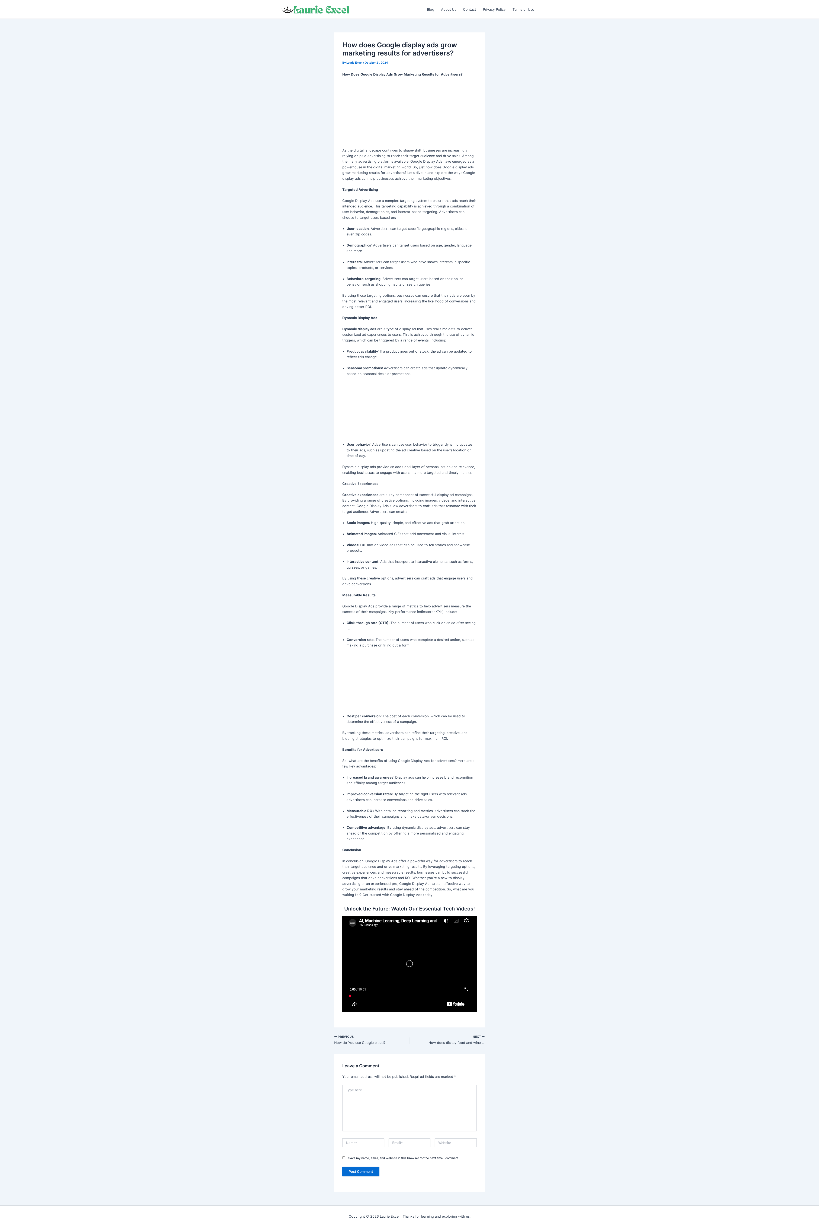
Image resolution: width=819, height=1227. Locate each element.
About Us (448, 9)
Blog (430, 9)
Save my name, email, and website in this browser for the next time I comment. (403, 1158)
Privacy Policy (494, 9)
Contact (469, 9)
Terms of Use (523, 9)
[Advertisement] (409, 112)
